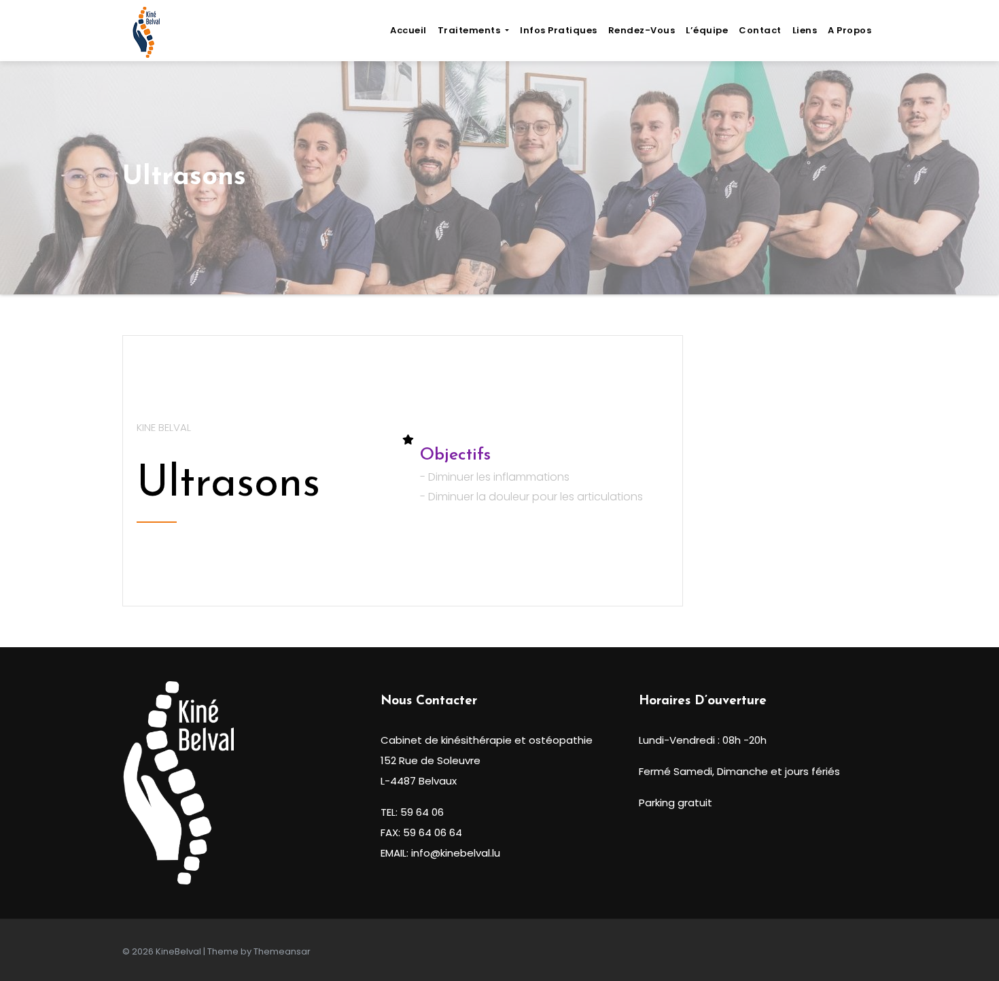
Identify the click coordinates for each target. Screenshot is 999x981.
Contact (760, 30)
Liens (805, 30)
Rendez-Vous (642, 30)
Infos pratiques (558, 30)
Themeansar (282, 951)
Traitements (470, 30)
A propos (849, 30)
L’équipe (707, 30)
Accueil (408, 30)
